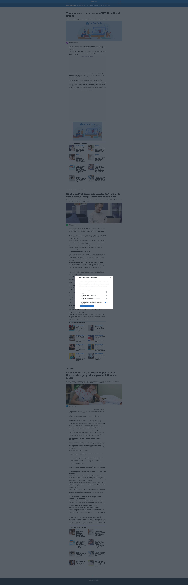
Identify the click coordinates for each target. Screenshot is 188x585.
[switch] (106, 292)
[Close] (111, 278)
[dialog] (94, 292)
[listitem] (94, 289)
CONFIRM (87, 306)
